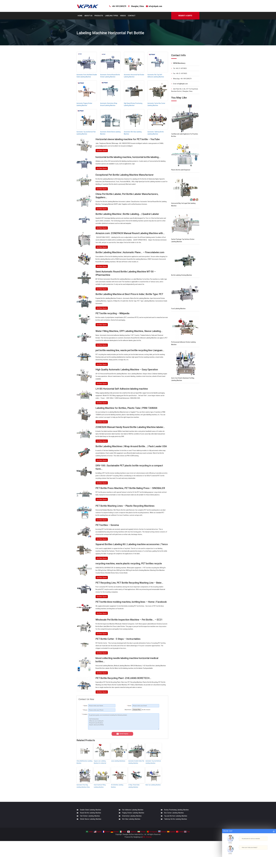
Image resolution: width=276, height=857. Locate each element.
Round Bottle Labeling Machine (90, 813)
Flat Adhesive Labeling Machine (132, 810)
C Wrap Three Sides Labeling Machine (134, 786)
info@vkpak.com (155, 6)
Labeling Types (111, 16)
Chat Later (259, 851)
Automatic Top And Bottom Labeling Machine (153, 762)
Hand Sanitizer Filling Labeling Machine (100, 786)
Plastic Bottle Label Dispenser (180, 170)
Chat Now (249, 850)
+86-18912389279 (119, 6)
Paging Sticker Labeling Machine (133, 813)
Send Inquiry (123, 734)
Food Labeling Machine (178, 309)
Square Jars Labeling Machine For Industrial (100, 762)
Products (98, 16)
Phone (84, 710)
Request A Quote (185, 16)
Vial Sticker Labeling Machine (90, 816)
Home (80, 16)
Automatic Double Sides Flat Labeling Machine (136, 762)
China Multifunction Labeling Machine (84, 762)
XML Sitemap (147, 837)
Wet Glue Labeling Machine (131, 819)
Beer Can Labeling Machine (153, 785)
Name (85, 705)
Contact (131, 16)
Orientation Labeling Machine (132, 816)
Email (129, 705)
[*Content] (83, 729)
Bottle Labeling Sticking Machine (181, 275)
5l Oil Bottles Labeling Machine (117, 786)
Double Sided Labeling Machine (90, 810)
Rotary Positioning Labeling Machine (176, 810)
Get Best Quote (102, 151)
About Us (88, 16)
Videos (123, 16)
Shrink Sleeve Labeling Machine (90, 819)
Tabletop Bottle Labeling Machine (175, 819)
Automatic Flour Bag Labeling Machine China (83, 786)
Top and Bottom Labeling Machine (175, 816)
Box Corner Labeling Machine (174, 813)
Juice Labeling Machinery (118, 761)
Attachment (128, 709)
